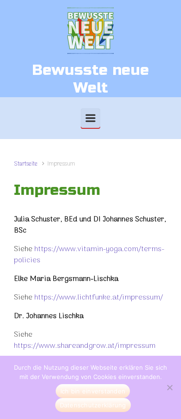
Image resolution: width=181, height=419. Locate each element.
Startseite (26, 164)
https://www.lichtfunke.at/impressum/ (98, 298)
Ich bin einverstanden (92, 391)
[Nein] (169, 387)
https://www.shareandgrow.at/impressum (84, 346)
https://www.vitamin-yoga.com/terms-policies (89, 254)
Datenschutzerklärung (93, 405)
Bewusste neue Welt (90, 79)
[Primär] (90, 118)
